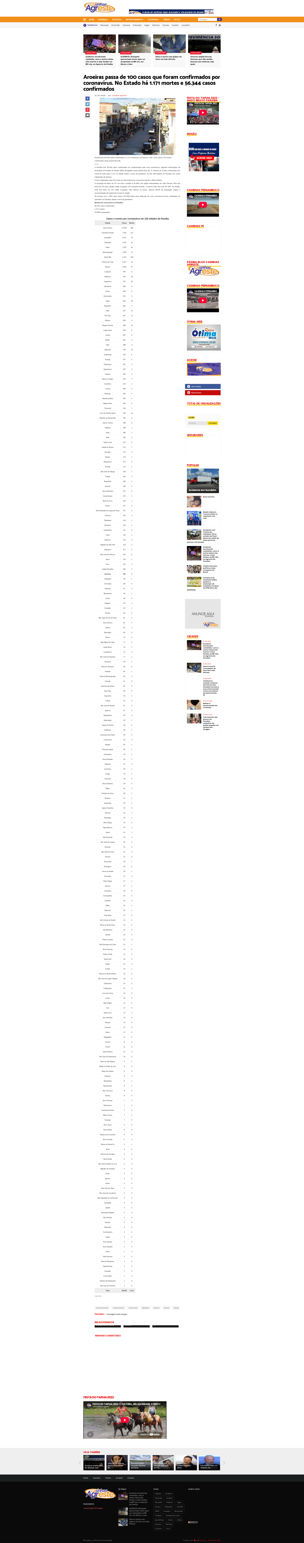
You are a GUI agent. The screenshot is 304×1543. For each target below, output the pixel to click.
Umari (168, 1528)
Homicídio (115, 25)
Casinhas (102, 19)
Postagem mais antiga (117, 1314)
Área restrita (208, 497)
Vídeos (166, 19)
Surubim (175, 25)
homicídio (158, 1498)
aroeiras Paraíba (102, 1308)
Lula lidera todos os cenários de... (208, 1466)
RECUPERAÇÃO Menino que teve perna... (161, 1465)
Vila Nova (156, 25)
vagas (179, 1502)
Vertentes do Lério (173, 1515)
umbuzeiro (169, 1507)
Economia (153, 19)
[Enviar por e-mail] (88, 115)
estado (166, 1308)
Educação (104, 25)
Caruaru (165, 25)
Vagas (146, 25)
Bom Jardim (178, 1511)
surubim (169, 1498)
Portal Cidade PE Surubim (93, 1508)
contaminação (118, 1308)
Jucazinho (185, 25)
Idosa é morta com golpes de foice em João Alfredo (168, 58)
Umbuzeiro (137, 25)
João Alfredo (159, 1520)
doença (156, 1308)
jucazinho (158, 1528)
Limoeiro (158, 1524)
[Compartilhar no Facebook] (88, 99)
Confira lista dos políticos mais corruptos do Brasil (210, 569)
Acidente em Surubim (202, 490)
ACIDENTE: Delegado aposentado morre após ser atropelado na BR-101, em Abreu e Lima (133, 60)
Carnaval (126, 25)
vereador (166, 1511)
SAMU (157, 1511)
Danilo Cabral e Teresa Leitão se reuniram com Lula (210, 515)
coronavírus (132, 1308)
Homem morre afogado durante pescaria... (138, 1465)
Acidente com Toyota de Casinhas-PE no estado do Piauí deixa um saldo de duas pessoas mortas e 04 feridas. (203, 536)
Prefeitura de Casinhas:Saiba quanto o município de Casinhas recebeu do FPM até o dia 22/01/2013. (203, 584)
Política (116, 19)
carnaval (180, 1507)
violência (169, 1502)
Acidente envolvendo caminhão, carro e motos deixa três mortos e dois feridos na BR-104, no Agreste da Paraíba (99, 60)
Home (91, 19)
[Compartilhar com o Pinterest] (88, 110)
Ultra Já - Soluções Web (210, 1540)
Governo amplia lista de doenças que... (93, 1466)
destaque (145, 1308)
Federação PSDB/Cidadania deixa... (184, 1465)
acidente (168, 1493)
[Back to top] (298, 1537)
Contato (130, 1478)
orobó (170, 1520)
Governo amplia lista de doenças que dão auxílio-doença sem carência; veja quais (202, 60)
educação (158, 1502)
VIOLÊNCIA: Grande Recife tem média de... (116, 1465)
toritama (158, 1515)
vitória (179, 1520)
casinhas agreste (119, 95)
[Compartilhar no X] (88, 104)
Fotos (177, 19)
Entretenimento (134, 19)
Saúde (176, 1308)
